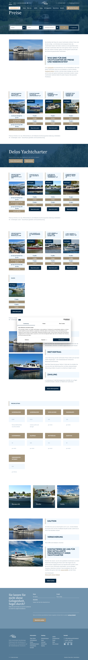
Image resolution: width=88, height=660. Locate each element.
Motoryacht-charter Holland (52, 574)
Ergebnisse (74, 27)
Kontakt (32, 647)
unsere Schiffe (64, 570)
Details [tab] (44, 323)
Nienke (43, 645)
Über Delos (33, 638)
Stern (42, 640)
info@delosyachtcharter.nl (74, 3)
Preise (31, 642)
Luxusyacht (51, 67)
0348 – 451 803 (69, 640)
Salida (53, 636)
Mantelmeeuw (45, 638)
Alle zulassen (61, 339)
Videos (14, 3)
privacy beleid (72, 615)
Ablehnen (27, 339)
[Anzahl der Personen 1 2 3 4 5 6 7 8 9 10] (51, 27)
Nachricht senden (39, 620)
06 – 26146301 (68, 642)
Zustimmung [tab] (26, 323)
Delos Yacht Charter (14, 657)
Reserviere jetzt (35, 128)
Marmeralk (44, 643)
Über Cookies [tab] (62, 323)
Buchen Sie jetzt (73, 8)
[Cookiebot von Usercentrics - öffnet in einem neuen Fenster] (64, 319)
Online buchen (50, 580)
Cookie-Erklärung (76, 657)
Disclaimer (66, 657)
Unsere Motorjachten (52, 388)
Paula (53, 640)
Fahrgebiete (33, 645)
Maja (53, 642)
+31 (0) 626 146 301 (62, 3)
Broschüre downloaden (22, 3)
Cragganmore (55, 638)
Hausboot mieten (49, 71)
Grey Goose (55, 643)
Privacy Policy (70, 657)
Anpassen (43, 339)
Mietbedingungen (34, 643)
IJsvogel (43, 642)
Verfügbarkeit (33, 640)
